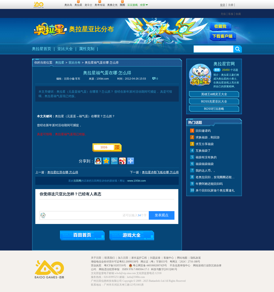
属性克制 (86, 49)
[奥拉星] (50, 29)
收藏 (238, 13)
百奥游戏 (38, 4)
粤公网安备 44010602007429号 (150, 265)
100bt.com (103, 78)
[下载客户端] (223, 36)
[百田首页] (82, 235)
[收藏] (220, 26)
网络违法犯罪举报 (109, 269)
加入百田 (123, 257)
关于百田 (96, 257)
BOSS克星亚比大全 (214, 101)
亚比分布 (74, 62)
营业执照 (96, 265)
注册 (230, 4)
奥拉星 (59, 62)
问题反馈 (155, 257)
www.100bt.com (136, 180)
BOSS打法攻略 (214, 108)
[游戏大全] (131, 235)
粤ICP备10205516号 (115, 265)
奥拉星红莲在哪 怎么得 (62, 172)
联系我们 (109, 257)
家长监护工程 (139, 257)
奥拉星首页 (41, 49)
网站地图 (182, 257)
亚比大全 (65, 49)
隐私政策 (196, 257)
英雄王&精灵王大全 (214, 94)
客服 (230, 13)
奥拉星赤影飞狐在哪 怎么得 (160, 172)
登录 (222, 4)
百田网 (55, 4)
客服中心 (169, 257)
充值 (223, 13)
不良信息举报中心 (180, 265)
